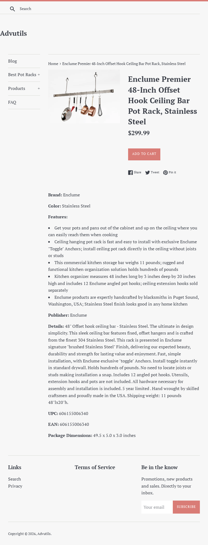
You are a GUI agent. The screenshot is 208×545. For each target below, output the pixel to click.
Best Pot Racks (24, 74)
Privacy (15, 486)
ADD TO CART (144, 154)
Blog (12, 61)
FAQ (12, 102)
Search (14, 479)
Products (24, 88)
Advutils (13, 33)
